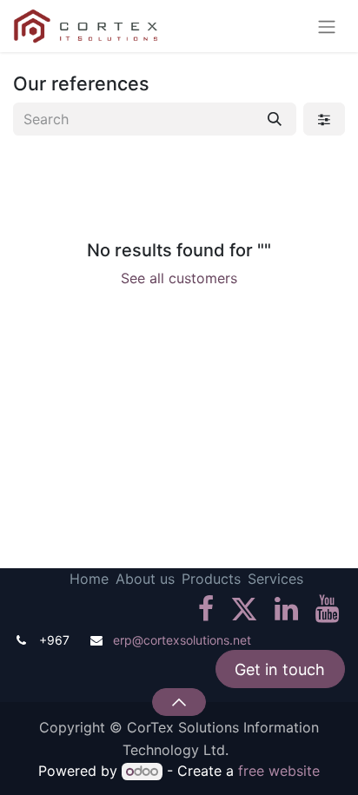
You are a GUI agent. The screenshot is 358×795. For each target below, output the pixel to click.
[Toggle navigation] (326, 26)
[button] (178, 702)
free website (279, 770)
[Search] (274, 119)
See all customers (179, 278)
